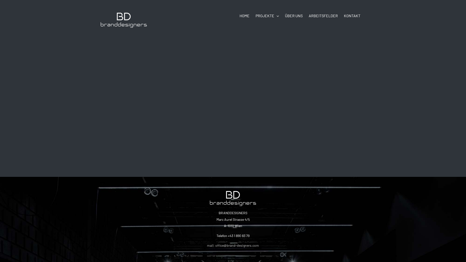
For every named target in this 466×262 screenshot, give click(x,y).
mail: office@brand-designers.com (233, 245)
